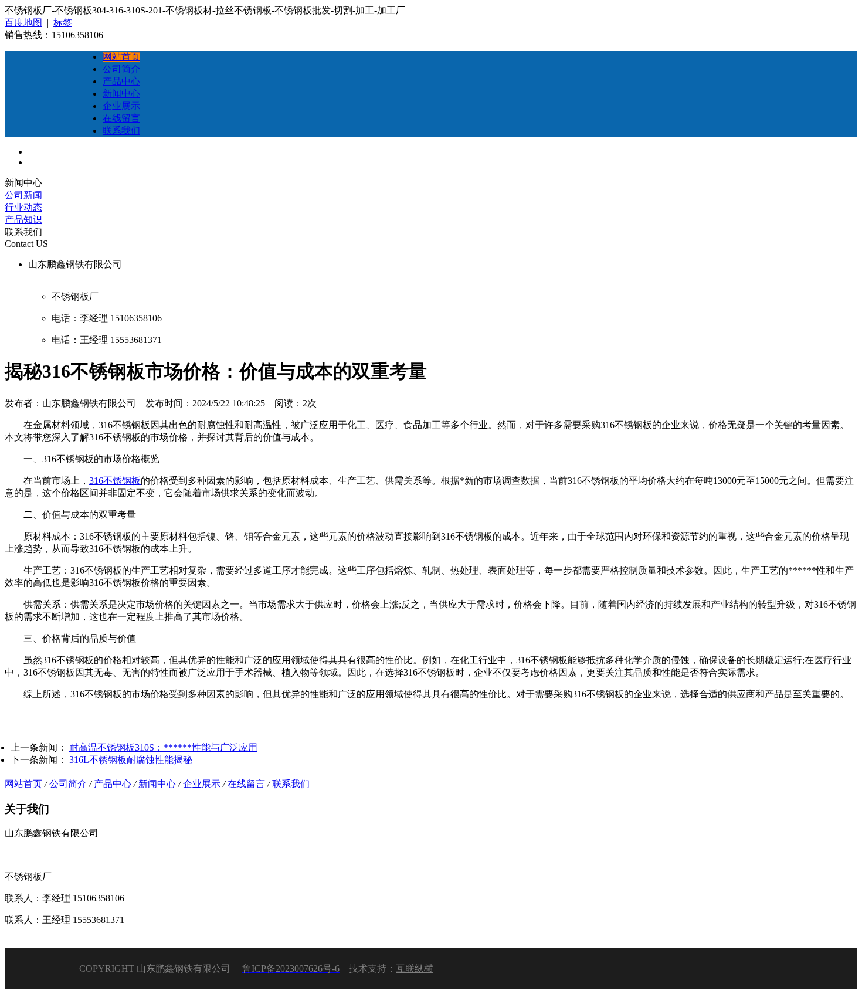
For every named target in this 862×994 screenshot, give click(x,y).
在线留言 (246, 784)
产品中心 (112, 784)
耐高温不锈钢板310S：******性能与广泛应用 (163, 747)
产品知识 (23, 220)
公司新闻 (23, 195)
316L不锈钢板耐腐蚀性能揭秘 (130, 760)
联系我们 (291, 784)
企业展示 (201, 784)
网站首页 (23, 784)
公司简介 (68, 784)
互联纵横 (414, 968)
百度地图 (23, 23)
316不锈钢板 (115, 481)
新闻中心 (157, 784)
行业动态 (23, 207)
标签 (62, 23)
